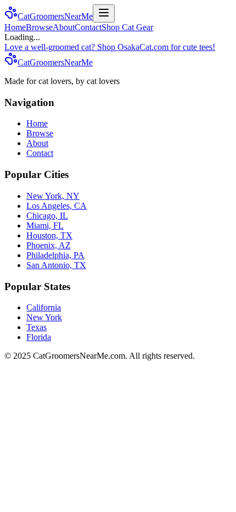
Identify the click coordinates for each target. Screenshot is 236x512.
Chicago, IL (47, 215)
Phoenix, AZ (48, 245)
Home (15, 27)
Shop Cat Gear (127, 27)
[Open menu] (104, 13)
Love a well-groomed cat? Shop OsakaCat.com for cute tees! (109, 47)
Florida (38, 337)
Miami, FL (45, 225)
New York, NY (53, 196)
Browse (39, 27)
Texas (36, 327)
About (64, 27)
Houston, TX (49, 235)
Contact (88, 27)
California (43, 307)
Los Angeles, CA (56, 205)
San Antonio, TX (56, 265)
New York (44, 317)
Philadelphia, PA (55, 255)
